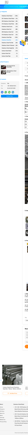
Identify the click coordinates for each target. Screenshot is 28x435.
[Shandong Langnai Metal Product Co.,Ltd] (6, 2)
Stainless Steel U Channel (9, 45)
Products (2, 409)
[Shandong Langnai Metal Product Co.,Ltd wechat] (9, 92)
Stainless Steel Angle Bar (9, 48)
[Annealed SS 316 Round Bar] (3, 67)
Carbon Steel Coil (9, 53)
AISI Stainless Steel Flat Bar (11, 71)
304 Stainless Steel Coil (9, 32)
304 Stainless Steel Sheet (9, 21)
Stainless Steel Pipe (9, 37)
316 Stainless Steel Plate (9, 23)
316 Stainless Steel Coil (9, 34)
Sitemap (2, 417)
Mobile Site (2, 419)
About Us (2, 413)
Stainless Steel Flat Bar (9, 42)
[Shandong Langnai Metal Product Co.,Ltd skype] (13, 92)
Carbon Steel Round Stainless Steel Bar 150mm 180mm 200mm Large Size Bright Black (11, 389)
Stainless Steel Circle (9, 26)
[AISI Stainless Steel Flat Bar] (3, 72)
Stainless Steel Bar (9, 40)
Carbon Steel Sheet (9, 50)
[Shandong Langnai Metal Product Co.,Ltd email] (2, 92)
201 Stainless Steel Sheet (9, 18)
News (1, 415)
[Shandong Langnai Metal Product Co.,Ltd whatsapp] (6, 92)
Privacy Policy (3, 421)
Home (1, 407)
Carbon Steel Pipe (9, 56)
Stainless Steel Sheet (9, 15)
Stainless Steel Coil (9, 29)
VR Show (2, 411)
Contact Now (9, 96)
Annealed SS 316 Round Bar (11, 66)
